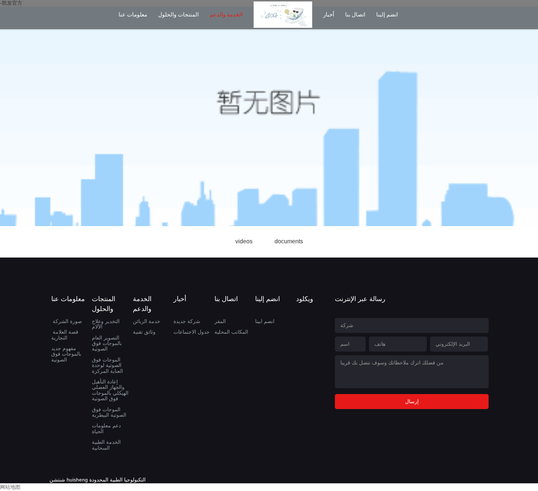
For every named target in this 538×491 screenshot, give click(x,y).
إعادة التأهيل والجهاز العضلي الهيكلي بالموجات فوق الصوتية (110, 390)
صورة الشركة (67, 321)
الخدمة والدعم (226, 14)
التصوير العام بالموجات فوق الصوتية (107, 343)
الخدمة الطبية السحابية (106, 444)
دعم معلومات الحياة (106, 428)
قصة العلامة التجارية (64, 334)
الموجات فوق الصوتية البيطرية (109, 412)
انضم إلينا (387, 14)
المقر (220, 321)
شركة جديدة (186, 321)
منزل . (283, 20)
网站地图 (10, 487)
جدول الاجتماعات (191, 332)
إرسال (412, 401)
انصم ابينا (264, 321)
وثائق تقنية (144, 332)
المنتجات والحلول (178, 14)
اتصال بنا (355, 14)
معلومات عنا (133, 14)
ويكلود (304, 299)
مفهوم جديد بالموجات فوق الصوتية (66, 354)
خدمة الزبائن (146, 321)
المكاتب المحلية (231, 332)
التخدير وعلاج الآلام (106, 324)
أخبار (328, 14)
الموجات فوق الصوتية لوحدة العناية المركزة (107, 365)
